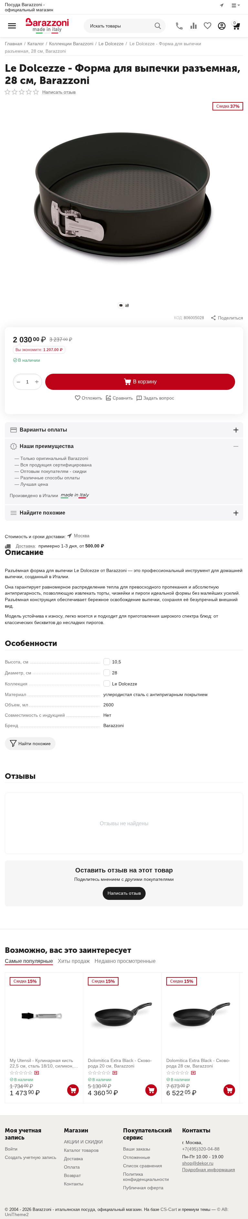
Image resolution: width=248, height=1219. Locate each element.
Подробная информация (208, 1169)
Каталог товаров (81, 1150)
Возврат (72, 1175)
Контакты (73, 1183)
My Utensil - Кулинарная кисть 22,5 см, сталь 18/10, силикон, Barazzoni (42, 1063)
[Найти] (158, 26)
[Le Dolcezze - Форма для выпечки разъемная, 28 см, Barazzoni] (124, 199)
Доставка (73, 1158)
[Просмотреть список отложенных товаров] (207, 26)
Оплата (72, 1167)
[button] (227, 318)
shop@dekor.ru (197, 1163)
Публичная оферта (143, 1187)
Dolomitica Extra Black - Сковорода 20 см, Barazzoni (120, 1063)
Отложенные (136, 1157)
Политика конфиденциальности (146, 1177)
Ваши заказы (136, 1148)
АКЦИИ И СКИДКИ (83, 1141)
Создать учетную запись (30, 1157)
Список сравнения (142, 1165)
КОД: (178, 318)
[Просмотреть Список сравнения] (193, 26)
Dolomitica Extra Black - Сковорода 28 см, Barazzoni (198, 1063)
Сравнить (123, 398)
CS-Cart (168, 1209)
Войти (11, 1148)
